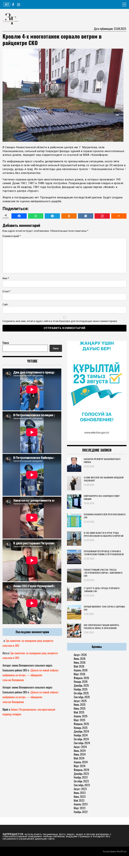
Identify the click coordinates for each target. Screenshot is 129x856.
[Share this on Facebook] (19, 216)
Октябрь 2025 (81, 693)
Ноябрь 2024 (81, 735)
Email (7, 291)
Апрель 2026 (81, 670)
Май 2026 (79, 666)
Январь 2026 (81, 682)
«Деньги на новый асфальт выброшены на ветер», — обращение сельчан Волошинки (31, 675)
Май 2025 (79, 712)
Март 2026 (79, 674)
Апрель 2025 (81, 716)
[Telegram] (52, 216)
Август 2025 (80, 701)
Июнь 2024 (80, 754)
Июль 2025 (79, 705)
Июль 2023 (79, 793)
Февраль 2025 (81, 724)
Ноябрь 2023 (81, 777)
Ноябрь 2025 (81, 689)
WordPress (121, 851)
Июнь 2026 (79, 662)
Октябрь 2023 (81, 781)
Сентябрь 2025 (82, 697)
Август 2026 (80, 655)
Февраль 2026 (81, 678)
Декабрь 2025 (81, 685)
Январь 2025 (81, 728)
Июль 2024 (80, 751)
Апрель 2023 (81, 804)
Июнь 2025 (79, 708)
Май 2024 (79, 758)
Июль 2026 (79, 659)
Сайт (5, 304)
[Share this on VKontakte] (85, 216)
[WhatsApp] (35, 216)
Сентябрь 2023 (82, 785)
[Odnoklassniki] (69, 216)
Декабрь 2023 (81, 774)
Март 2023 (79, 808)
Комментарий (12, 236)
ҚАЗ (7, 4)
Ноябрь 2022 (81, 812)
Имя (6, 278)
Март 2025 (79, 720)
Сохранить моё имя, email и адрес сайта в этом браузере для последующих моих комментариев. (60, 321)
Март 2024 (79, 766)
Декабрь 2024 (81, 731)
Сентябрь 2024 (82, 743)
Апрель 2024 (81, 762)
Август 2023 (80, 789)
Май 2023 (79, 800)
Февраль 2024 (81, 770)
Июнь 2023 (79, 797)
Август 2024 (80, 747)
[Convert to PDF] (102, 216)
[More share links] (118, 216)
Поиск (6, 343)
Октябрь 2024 (81, 739)
